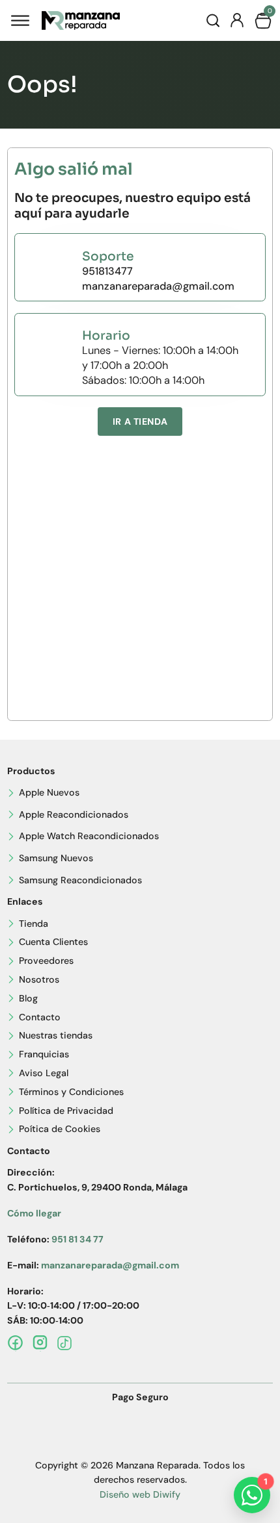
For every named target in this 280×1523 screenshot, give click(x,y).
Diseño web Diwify (140, 1494)
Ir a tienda (140, 421)
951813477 (107, 271)
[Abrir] (20, 20)
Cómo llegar (34, 1213)
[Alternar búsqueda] (213, 21)
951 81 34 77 (77, 1239)
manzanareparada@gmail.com (158, 286)
